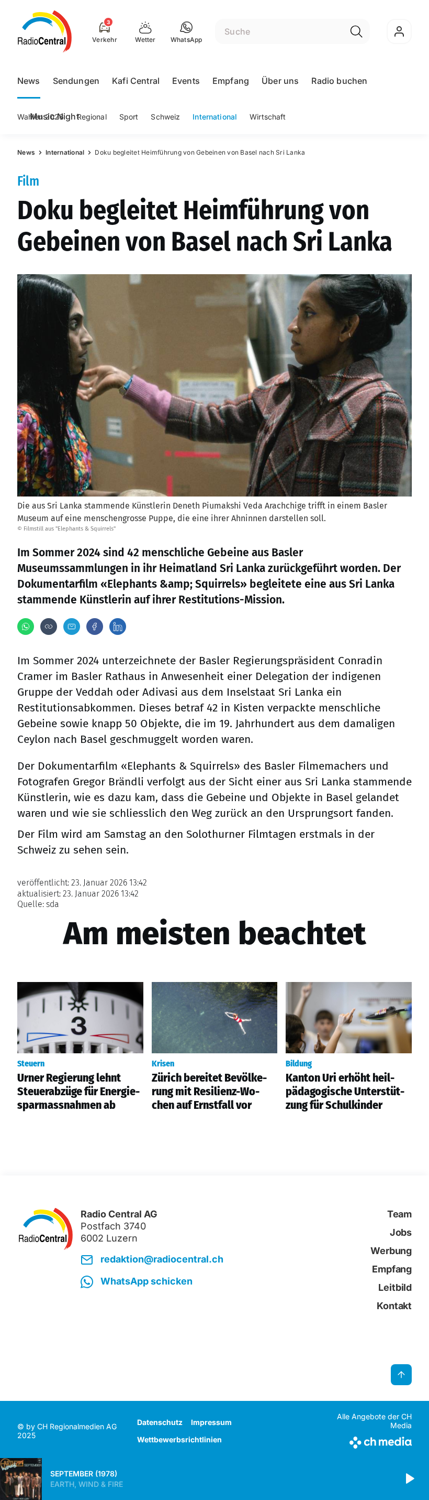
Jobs (401, 1232)
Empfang (230, 80)
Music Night (54, 116)
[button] (186, 31)
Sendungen (76, 80)
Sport (129, 116)
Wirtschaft (268, 116)
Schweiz (165, 116)
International (215, 116)
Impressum (211, 1422)
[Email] (71, 626)
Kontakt (394, 1305)
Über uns (280, 80)
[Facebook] (94, 626)
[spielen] (409, 1479)
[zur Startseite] (45, 31)
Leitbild (395, 1287)
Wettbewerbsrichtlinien (179, 1439)
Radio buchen (339, 80)
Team (399, 1214)
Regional (92, 116)
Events (186, 80)
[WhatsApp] (25, 626)
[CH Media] (366, 1440)
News (28, 80)
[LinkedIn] (117, 626)
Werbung (391, 1250)
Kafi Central (136, 80)
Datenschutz (160, 1422)
